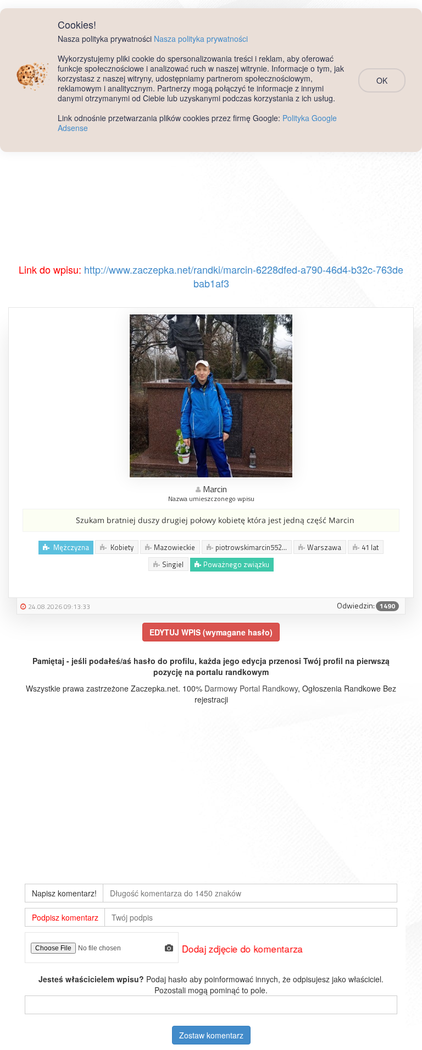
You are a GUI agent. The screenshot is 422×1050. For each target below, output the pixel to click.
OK (381, 80)
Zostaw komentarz (211, 1035)
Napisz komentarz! (64, 893)
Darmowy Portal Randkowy (251, 688)
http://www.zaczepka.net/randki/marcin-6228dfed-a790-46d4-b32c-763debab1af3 (243, 276)
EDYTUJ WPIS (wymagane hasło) (211, 632)
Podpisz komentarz (65, 917)
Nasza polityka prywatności (201, 38)
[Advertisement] (211, 180)
